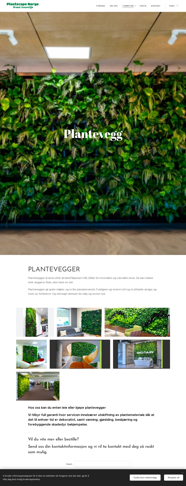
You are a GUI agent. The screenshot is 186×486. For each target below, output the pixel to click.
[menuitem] (101, 6)
